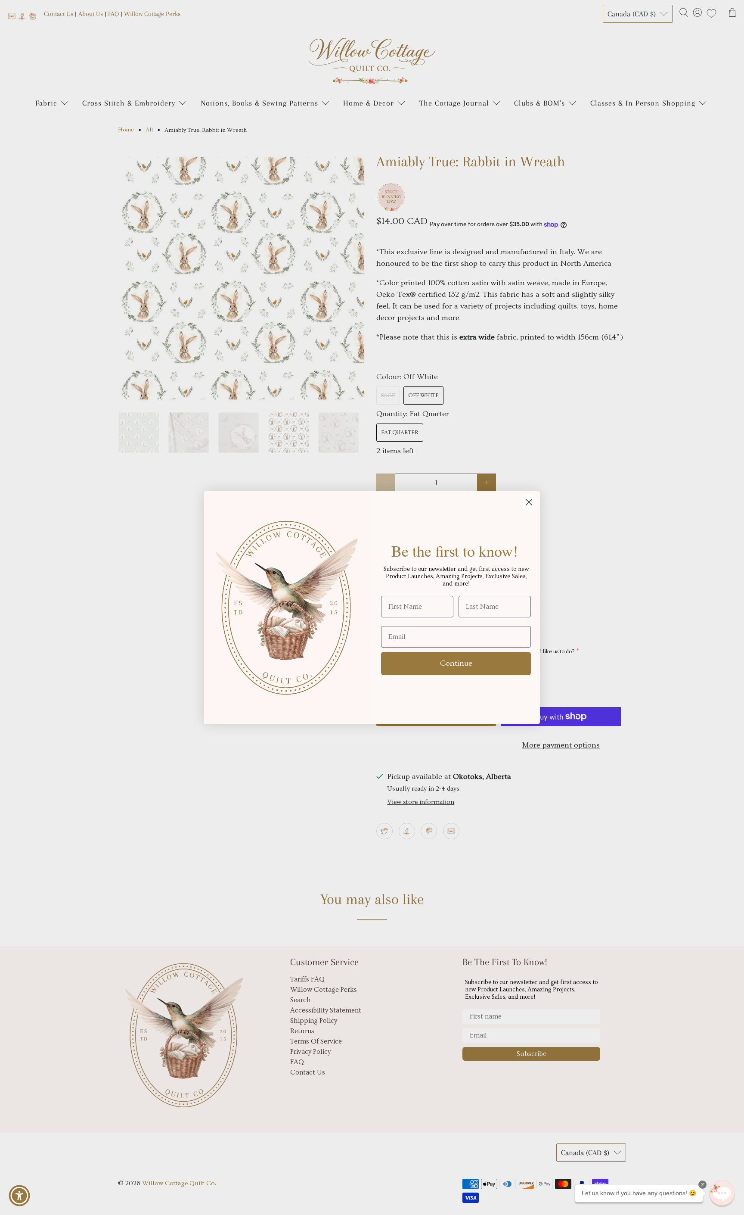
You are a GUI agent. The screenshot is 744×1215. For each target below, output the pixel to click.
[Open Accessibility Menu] (19, 1195)
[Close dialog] (528, 502)
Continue (456, 663)
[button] (722, 1193)
